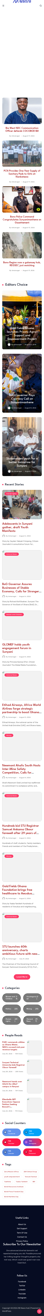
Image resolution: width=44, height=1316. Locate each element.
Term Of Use (22, 1233)
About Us (22, 1224)
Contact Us (22, 1237)
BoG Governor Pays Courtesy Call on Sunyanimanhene (22, 399)
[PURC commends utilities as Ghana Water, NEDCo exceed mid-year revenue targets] (34, 1048)
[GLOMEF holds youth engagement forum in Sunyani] (22, 625)
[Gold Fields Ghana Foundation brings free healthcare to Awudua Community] (22, 867)
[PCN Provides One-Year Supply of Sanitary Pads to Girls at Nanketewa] (22, 153)
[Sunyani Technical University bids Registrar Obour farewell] (34, 1067)
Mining (8, 735)
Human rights (11, 494)
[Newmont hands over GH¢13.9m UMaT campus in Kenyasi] (34, 1086)
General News (11, 554)
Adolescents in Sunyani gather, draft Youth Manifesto (17, 527)
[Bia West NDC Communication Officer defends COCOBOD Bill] (22, 111)
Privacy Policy (22, 1241)
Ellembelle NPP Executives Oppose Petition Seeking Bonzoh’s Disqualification (11, 1104)
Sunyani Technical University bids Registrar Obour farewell (13, 1065)
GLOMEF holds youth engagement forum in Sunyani (16, 648)
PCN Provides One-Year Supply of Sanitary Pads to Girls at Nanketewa (22, 174)
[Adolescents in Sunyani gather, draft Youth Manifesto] (22, 504)
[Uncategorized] (32, 997)
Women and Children (14, 614)
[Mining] (32, 1009)
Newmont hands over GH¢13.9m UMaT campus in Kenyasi (12, 1084)
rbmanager (16, 136)
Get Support (22, 1228)
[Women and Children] (11, 997)
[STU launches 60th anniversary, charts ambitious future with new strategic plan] (22, 927)
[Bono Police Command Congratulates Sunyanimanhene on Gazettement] (22, 199)
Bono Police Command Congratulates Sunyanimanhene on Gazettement (22, 220)
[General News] (32, 1020)
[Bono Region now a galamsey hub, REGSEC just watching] (22, 245)
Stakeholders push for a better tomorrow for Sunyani (22, 462)
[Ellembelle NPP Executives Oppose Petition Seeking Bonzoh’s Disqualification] (34, 1105)
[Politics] (11, 1009)
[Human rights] (11, 1020)
